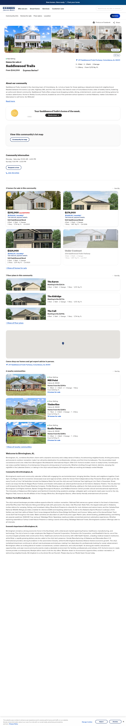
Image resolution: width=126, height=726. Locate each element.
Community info (12, 16)
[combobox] (109, 8)
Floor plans (38, 16)
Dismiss (115, 721)
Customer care (58, 8)
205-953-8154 (13, 173)
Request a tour (13, 167)
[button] (115, 16)
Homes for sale (26, 16)
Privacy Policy (13, 724)
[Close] (123, 721)
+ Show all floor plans (14, 323)
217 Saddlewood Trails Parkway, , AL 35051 (99, 60)
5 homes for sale (54, 392)
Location (47, 16)
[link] (27, 39)
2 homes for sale (54, 440)
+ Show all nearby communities (19, 447)
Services (45, 8)
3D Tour (116, 55)
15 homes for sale (54, 416)
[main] (63, 372)
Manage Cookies (87, 722)
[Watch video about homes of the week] (21, 112)
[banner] (63, 2)
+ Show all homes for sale (16, 268)
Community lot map (19, 139)
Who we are (22, 8)
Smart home (35, 8)
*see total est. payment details (17, 216)
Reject (101, 721)
